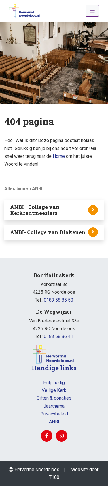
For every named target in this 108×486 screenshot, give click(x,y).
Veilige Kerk (54, 390)
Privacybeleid (54, 414)
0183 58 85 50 (58, 300)
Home (59, 156)
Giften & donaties (54, 398)
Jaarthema (54, 406)
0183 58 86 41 (58, 336)
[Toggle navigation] (92, 11)
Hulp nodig (54, 382)
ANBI (54, 421)
